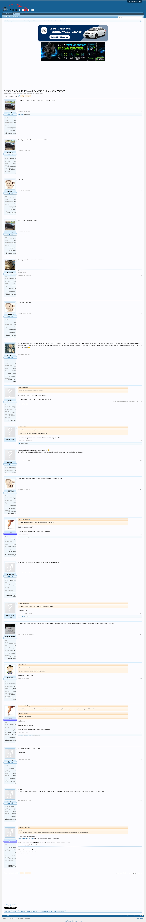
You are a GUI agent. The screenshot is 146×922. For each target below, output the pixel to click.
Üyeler (23, 13)
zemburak (20, 678)
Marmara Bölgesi (8, 93)
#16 (141, 678)
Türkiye (14, 370)
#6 (141, 313)
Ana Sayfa (8, 13)
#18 (141, 759)
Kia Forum (68, 921)
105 (15, 808)
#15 (141, 634)
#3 (141, 190)
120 (15, 280)
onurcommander (22, 634)
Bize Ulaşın (123, 915)
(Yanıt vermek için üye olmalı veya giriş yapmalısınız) (129, 873)
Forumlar (16, 13)
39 (15, 407)
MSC (19, 443)
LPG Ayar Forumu (77, 921)
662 (15, 120)
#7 (141, 354)
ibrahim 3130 (21, 573)
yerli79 (19, 404)
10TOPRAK (21, 190)
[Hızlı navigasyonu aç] (140, 21)
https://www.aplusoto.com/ (26, 839)
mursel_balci (21, 616)
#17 (141, 732)
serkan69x (20, 93)
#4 (141, 231)
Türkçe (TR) (6, 915)
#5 (141, 275)
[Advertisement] (73, 75)
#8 (141, 404)
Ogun (19, 854)
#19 (141, 800)
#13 (141, 573)
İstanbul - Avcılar (12, 546)
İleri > (29, 96)
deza (19, 534)
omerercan (20, 275)
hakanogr (20, 460)
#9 (141, 440)
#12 (141, 534)
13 (15, 468)
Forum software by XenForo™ (16, 918)
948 (15, 363)
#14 (141, 613)
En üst (139, 915)
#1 (141, 111)
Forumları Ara (7, 16)
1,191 (14, 539)
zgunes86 (20, 114)
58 (15, 199)
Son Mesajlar (15, 16)
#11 (141, 489)
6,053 (14, 849)
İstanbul (14, 285)
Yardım (129, 915)
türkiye (14, 202)
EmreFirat (20, 354)
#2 (141, 150)
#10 (141, 460)
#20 (141, 854)
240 (15, 684)
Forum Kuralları (140, 918)
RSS (142, 915)
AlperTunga (20, 800)
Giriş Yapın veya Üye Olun (134, 1)
